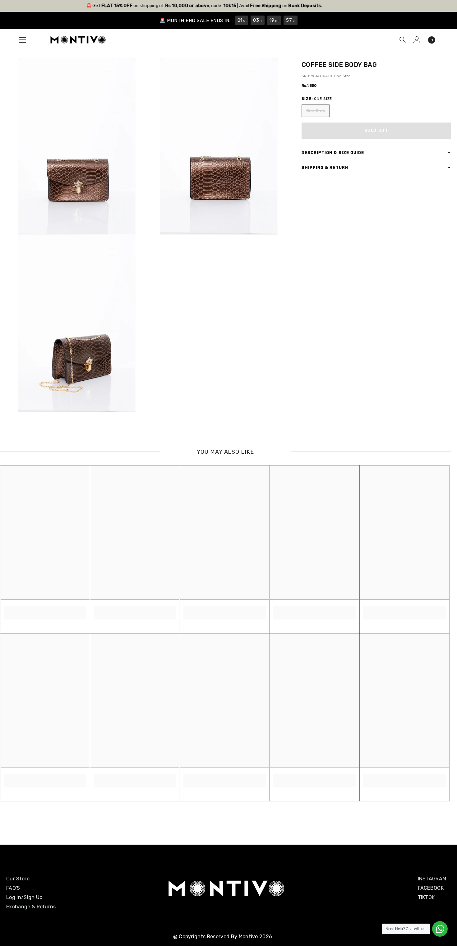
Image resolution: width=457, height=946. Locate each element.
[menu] (22, 40)
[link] (45, 609)
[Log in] (416, 39)
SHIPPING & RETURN (325, 167)
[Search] (402, 40)
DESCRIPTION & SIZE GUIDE (333, 152)
